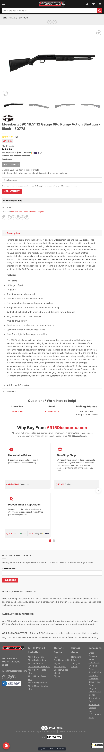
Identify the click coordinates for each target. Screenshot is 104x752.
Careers (92, 708)
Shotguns (23, 18)
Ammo (74, 666)
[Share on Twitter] (13, 217)
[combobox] (49, 10)
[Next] (97, 63)
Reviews (11, 391)
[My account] (87, 4)
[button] (97, 745)
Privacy (83, 731)
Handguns (76, 657)
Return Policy (95, 672)
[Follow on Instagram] (9, 677)
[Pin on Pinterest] (22, 217)
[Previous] (7, 63)
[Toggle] (4, 233)
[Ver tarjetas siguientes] (98, 490)
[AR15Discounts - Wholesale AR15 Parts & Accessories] (52, 3)
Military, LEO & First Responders (95, 694)
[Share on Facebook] (9, 217)
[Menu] (3, 4)
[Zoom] (5, 93)
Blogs (91, 659)
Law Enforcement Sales (95, 714)
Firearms (13, 18)
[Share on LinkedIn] (27, 217)
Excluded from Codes (19, 212)
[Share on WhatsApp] (4, 217)
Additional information (18, 385)
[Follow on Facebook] (4, 677)
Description (13, 233)
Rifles (73, 660)
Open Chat (17, 411)
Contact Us (94, 662)
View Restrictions (12, 200)
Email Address (9, 568)
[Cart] (100, 4)
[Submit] (99, 10)
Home (4, 18)
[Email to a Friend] (18, 217)
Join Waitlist (12, 191)
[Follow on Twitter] (13, 677)
